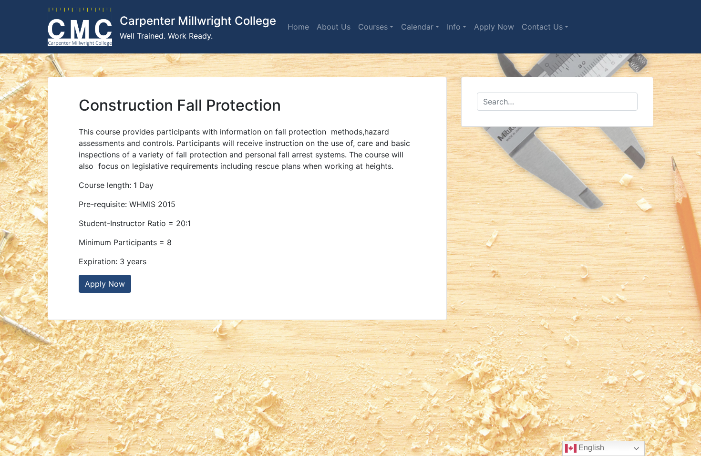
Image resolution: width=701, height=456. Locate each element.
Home (298, 26)
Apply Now (494, 26)
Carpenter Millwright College (198, 21)
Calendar (417, 26)
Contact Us (542, 26)
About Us (333, 26)
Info (454, 26)
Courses (373, 26)
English (590, 448)
